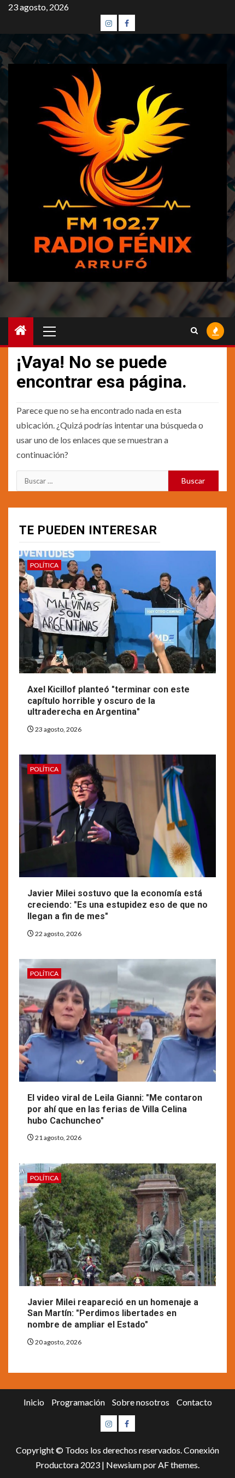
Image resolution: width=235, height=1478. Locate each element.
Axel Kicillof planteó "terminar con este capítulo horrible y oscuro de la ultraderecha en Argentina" (108, 700)
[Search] (194, 331)
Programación (78, 1402)
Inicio (34, 1402)
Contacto (194, 1402)
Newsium (124, 1464)
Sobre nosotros (140, 1402)
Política (44, 565)
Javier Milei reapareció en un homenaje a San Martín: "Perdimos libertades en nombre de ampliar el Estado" (112, 1313)
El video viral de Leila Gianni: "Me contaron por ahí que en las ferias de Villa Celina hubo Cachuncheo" (114, 1109)
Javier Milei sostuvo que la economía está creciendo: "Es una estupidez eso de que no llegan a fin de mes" (117, 904)
